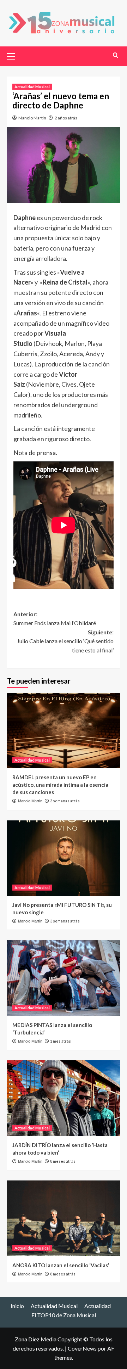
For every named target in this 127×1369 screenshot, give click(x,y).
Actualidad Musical (32, 86)
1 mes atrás (60, 1041)
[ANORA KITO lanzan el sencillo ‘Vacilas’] (63, 1218)
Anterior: (54, 619)
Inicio (17, 1305)
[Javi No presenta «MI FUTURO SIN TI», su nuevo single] (63, 858)
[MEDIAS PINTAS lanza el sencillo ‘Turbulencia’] (63, 978)
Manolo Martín (32, 117)
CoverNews (82, 1348)
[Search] (115, 55)
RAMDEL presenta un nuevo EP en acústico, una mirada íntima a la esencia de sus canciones (60, 784)
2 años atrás (66, 117)
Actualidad (97, 1305)
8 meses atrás (62, 1161)
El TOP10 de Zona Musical (63, 1315)
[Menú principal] (14, 55)
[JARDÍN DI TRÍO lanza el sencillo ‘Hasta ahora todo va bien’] (63, 1098)
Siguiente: (65, 641)
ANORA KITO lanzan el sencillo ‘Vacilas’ (60, 1265)
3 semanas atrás (65, 800)
